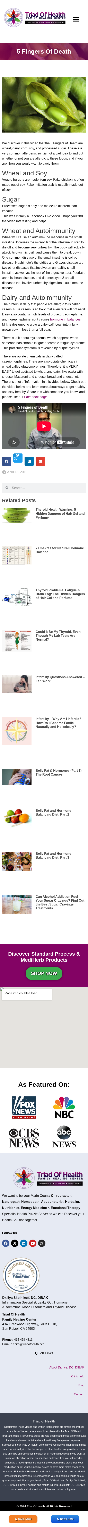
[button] (76, 19)
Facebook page (35, 397)
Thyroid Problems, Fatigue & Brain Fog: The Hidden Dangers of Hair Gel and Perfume (60, 594)
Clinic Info (77, 1376)
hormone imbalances (65, 319)
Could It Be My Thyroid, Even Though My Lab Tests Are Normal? (58, 635)
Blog (81, 1385)
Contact (79, 1394)
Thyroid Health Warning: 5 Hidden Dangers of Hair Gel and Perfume (60, 513)
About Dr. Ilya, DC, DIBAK (66, 1367)
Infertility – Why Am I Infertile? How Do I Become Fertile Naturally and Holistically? (58, 722)
